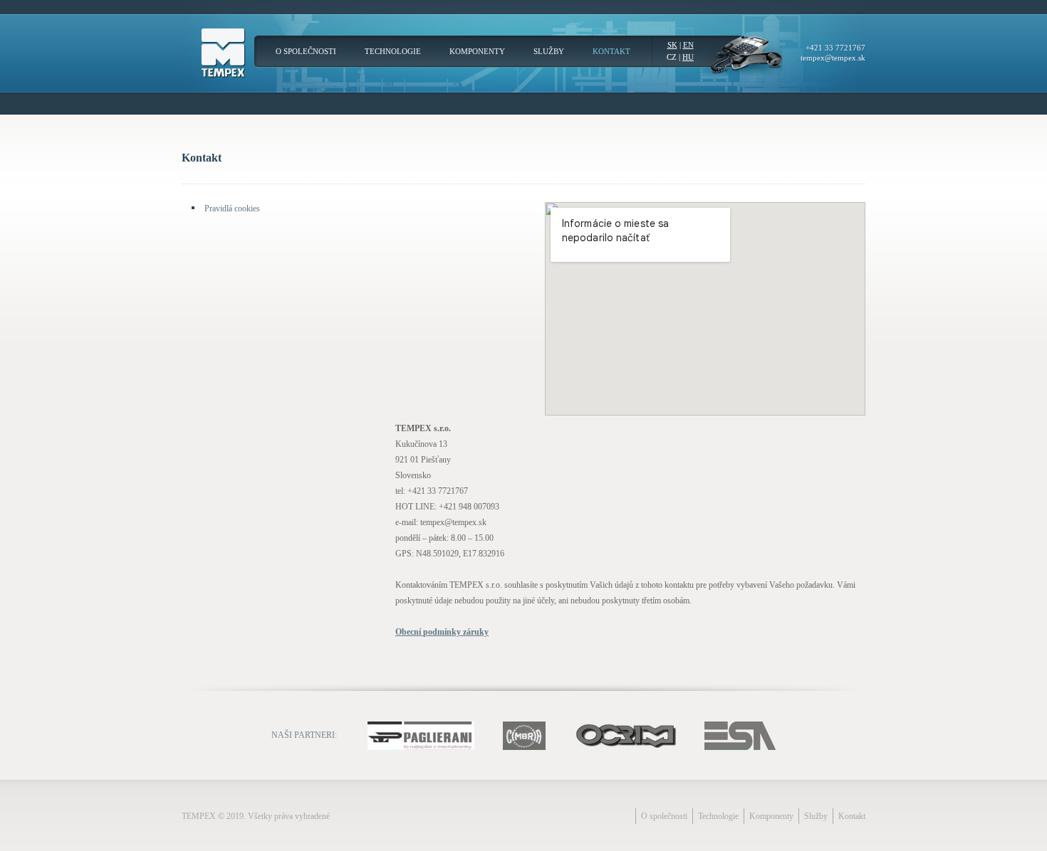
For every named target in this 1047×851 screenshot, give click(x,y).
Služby (548, 51)
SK (672, 45)
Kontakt (611, 51)
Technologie (393, 51)
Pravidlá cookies (232, 208)
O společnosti (306, 51)
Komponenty (477, 51)
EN (688, 45)
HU (688, 57)
